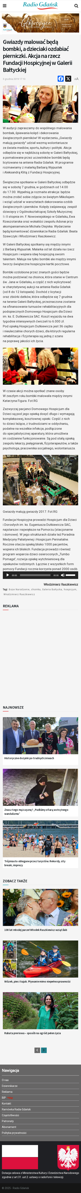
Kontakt (6, 1103)
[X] (68, 79)
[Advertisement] (40, 656)
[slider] (71, 574)
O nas (5, 1080)
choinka (36, 589)
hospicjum (70, 589)
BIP (4, 1097)
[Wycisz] (63, 575)
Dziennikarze (10, 1085)
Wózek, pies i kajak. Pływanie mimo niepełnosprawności (37, 981)
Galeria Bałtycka (52, 589)
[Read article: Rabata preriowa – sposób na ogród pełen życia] (40, 1013)
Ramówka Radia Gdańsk (16, 1109)
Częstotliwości (10, 1115)
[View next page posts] (44, 1050)
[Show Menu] (4, 6)
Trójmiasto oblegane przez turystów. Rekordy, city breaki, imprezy (34, 863)
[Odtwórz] (8, 575)
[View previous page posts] (37, 1050)
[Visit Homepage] (40, 6)
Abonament (9, 1127)
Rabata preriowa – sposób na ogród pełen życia (32, 1033)
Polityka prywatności (14, 1132)
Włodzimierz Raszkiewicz (19, 594)
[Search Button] (76, 6)
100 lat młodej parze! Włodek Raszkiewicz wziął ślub (35, 930)
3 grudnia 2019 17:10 (14, 79)
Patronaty (8, 1121)
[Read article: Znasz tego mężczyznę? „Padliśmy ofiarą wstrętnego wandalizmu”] (40, 790)
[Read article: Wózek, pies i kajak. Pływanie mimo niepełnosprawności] (40, 962)
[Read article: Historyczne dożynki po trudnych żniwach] (40, 738)
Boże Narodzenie (19, 589)
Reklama (7, 1091)
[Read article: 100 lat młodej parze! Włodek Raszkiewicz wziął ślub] (40, 910)
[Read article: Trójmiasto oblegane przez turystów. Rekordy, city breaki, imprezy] (40, 841)
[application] (40, 575)
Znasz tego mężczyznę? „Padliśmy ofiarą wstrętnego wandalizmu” (36, 812)
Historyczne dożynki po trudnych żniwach (29, 758)
